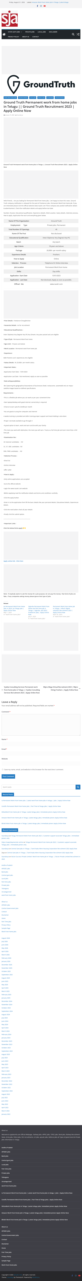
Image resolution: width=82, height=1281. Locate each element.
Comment (6, 712)
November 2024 (7, 1004)
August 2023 (6, 1054)
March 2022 (6, 1111)
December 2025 (7, 965)
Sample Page (6, 928)
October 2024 (6, 1008)
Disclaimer (53, 32)
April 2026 (5, 951)
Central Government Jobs (10, 908)
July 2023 (5, 1058)
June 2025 (5, 981)
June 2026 (5, 945)
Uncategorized (60, 97)
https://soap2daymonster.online (12, 842)
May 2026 (5, 948)
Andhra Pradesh (23, 97)
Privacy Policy (13, 37)
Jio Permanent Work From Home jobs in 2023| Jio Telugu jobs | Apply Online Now (14, 608)
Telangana (50, 97)
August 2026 (6, 938)
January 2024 (6, 1038)
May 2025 (5, 985)
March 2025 (6, 991)
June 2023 (5, 1061)
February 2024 (6, 1034)
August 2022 (6, 1094)
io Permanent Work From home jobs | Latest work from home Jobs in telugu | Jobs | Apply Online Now (36, 800)
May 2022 (5, 1104)
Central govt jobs (7, 875)
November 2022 (7, 1084)
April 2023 (5, 1068)
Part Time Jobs (6, 922)
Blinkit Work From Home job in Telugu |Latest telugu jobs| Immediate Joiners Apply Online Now (34, 823)
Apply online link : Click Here (14, 561)
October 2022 (6, 1088)
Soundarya (20, 115)
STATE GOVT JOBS (14, 32)
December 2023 (7, 1041)
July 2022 (5, 1098)
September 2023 (7, 1051)
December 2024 (7, 1001)
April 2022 (5, 1107)
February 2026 (6, 958)
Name (5, 739)
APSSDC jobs (6, 869)
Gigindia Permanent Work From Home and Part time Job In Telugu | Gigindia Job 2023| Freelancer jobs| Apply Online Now (38, 610)
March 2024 (6, 1031)
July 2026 (5, 941)
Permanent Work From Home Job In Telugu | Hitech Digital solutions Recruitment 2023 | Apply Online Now (64, 609)
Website (5, 759)
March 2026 (6, 955)
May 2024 (5, 1024)
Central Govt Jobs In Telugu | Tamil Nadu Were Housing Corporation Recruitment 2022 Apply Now (44, 849)
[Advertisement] (41, 60)
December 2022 (7, 1081)
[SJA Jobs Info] (4, 34)
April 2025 (5, 988)
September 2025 (7, 975)
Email (4, 749)
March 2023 (6, 1071)
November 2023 (7, 1044)
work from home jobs (10, 97)
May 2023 (5, 1064)
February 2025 (6, 995)
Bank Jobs (5, 872)
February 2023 (6, 1074)
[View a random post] (78, 34)
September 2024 (7, 1011)
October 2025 (6, 971)
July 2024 (5, 1018)
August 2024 (6, 1014)
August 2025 (6, 978)
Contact (35, 37)
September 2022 (7, 1091)
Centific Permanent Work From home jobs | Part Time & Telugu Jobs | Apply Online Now (31, 806)
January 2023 (6, 1078)
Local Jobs (42, 32)
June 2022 (5, 1101)
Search (78, 787)
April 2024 (5, 1028)
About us (25, 37)
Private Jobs (29, 32)
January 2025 (6, 998)
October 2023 (6, 1048)
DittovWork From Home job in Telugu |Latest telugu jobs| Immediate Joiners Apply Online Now (34, 812)
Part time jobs (6, 882)
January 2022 (6, 1114)
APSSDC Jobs (6, 905)
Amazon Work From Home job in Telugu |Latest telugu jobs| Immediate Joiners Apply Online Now (50, 3)
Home (4, 918)
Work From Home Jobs (9, 932)
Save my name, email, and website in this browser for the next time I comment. (34, 769)
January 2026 (6, 961)
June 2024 (5, 1021)
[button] (21, 31)
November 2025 (7, 968)
